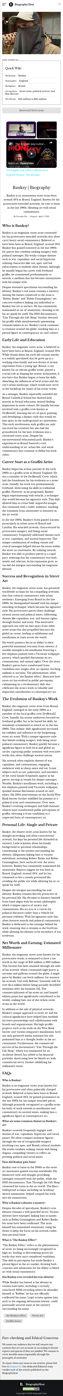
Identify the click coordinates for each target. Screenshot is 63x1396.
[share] (50, 142)
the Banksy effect (16, 1315)
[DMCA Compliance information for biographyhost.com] (31, 1388)
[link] (11, 144)
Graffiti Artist (13, 1321)
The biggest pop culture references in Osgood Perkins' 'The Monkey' (31, 144)
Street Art (37, 1315)
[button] (59, 4)
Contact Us (15, 1366)
